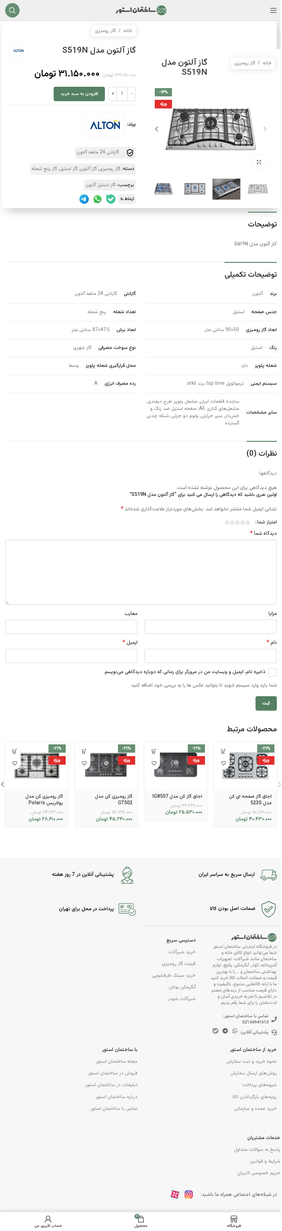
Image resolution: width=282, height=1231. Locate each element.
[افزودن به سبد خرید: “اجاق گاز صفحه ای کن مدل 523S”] (224, 751)
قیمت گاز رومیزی (179, 964)
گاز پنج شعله (44, 169)
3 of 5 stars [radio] (237, 522)
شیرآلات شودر (182, 999)
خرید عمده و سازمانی (255, 1109)
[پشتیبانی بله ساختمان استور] (111, 199)
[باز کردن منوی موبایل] (273, 10)
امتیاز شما (267, 522)
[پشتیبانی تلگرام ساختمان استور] (84, 199)
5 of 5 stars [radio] (227, 522)
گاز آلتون (88, 169)
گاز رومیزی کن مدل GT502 (113, 800)
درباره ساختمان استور (117, 1097)
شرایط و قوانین (265, 1161)
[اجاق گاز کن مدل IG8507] (175, 765)
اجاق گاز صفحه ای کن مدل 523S (250, 800)
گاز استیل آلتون (101, 185)
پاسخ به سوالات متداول (257, 1150)
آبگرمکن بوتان (182, 987)
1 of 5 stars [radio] (247, 522)
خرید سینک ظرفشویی (174, 975)
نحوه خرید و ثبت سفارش (251, 1061)
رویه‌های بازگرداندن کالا (254, 1097)
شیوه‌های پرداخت (259, 1085)
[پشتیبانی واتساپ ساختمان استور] (97, 199)
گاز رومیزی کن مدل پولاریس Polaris (44, 800)
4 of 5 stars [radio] (232, 522)
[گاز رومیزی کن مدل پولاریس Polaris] (36, 765)
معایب (131, 613)
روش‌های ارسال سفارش (253, 1073)
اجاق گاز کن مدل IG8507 (177, 796)
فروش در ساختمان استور (113, 1073)
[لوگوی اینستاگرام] (190, 1196)
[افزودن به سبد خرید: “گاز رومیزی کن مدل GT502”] (84, 751)
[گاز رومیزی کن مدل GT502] (106, 765)
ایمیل (130, 643)
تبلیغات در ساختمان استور (111, 1085)
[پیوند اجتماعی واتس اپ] (235, 1031)
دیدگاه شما (263, 534)
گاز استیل (68, 169)
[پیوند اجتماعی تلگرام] (225, 1031)
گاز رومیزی (244, 63)
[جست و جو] (12, 10)
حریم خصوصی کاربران (258, 1173)
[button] (265, 129)
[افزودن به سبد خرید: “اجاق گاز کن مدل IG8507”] (154, 751)
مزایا (273, 613)
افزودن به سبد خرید (79, 94)
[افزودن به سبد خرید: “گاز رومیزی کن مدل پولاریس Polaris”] (15, 751)
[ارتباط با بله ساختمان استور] (215, 1031)
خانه (267, 63)
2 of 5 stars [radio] (242, 522)
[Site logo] (141, 10)
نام (272, 643)
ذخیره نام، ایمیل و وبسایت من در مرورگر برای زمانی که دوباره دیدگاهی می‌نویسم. (184, 672)
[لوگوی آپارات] (177, 1196)
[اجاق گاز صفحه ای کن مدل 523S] (245, 765)
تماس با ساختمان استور (114, 1109)
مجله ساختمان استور (117, 1061)
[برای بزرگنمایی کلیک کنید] (259, 162)
